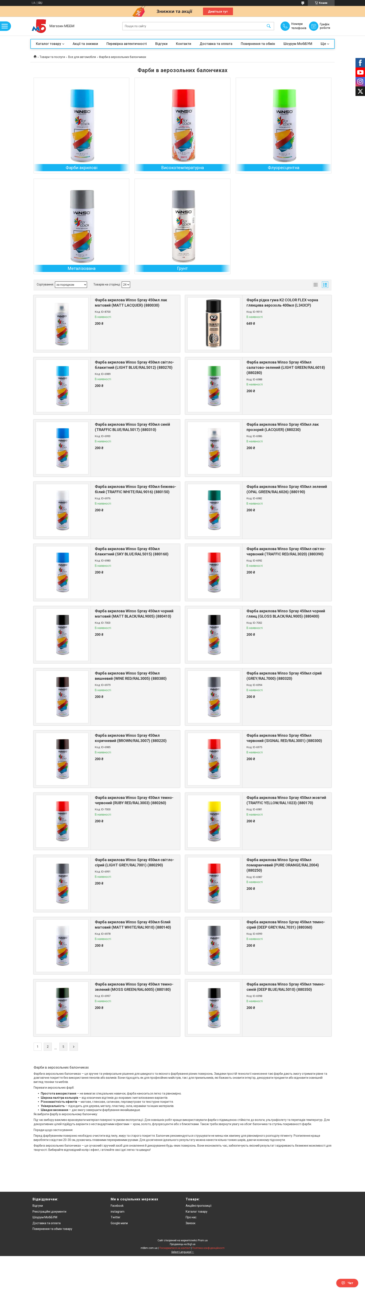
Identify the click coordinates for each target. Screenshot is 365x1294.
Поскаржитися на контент (174, 1248)
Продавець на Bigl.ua (182, 1244)
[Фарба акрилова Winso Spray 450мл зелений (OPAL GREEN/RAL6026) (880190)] (213, 510)
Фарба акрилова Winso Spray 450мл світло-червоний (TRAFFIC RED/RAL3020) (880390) (286, 551)
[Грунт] (182, 226)
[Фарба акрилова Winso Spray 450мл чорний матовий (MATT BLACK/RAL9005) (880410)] (62, 634)
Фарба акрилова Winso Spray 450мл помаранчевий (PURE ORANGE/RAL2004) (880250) (283, 865)
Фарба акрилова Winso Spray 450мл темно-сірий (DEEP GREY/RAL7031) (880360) (286, 924)
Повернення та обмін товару (52, 1229)
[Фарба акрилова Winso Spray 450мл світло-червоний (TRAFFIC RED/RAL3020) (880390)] (213, 572)
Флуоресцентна (283, 167)
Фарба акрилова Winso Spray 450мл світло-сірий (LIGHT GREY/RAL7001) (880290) (134, 862)
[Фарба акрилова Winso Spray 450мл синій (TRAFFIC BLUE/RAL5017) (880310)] (62, 448)
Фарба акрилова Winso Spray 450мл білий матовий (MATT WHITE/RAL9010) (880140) (133, 924)
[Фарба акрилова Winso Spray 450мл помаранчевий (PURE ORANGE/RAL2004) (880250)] (213, 883)
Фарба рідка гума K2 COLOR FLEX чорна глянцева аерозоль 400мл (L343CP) (282, 302)
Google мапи (119, 1223)
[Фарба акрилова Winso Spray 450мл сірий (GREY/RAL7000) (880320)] (213, 697)
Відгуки (161, 44)
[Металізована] (81, 226)
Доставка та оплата (216, 44)
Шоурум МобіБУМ (297, 44)
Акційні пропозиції (198, 1205)
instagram (117, 1211)
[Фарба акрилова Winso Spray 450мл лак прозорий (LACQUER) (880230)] (213, 448)
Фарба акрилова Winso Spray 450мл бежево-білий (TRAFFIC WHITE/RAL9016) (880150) (135, 489)
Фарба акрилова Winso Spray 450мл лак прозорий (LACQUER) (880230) (283, 427)
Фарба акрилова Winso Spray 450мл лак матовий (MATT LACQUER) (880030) (131, 302)
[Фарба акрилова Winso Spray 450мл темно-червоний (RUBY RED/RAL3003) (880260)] (62, 821)
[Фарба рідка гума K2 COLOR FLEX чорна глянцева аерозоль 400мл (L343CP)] (213, 323)
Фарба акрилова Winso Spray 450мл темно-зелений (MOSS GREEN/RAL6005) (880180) (134, 987)
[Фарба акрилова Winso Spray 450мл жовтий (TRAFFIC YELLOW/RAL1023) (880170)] (213, 821)
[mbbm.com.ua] (38, 26)
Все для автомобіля (82, 57)
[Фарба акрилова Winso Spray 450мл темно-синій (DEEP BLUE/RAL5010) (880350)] (213, 1008)
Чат (350, 1283)
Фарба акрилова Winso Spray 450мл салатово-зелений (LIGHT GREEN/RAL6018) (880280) (286, 367)
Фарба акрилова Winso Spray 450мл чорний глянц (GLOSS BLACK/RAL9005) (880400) (286, 613)
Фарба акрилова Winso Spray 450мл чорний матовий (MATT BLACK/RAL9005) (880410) (134, 613)
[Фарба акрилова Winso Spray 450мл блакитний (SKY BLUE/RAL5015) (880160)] (62, 572)
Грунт (182, 268)
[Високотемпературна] (182, 125)
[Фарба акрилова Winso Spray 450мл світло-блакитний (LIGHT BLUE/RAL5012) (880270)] (62, 386)
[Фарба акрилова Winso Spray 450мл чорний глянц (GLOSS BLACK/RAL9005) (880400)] (213, 634)
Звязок (190, 1223)
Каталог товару (48, 44)
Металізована (81, 268)
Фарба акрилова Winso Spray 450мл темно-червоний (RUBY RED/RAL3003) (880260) (134, 800)
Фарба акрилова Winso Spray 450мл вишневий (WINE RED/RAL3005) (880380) (131, 676)
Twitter (115, 1217)
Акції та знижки (85, 44)
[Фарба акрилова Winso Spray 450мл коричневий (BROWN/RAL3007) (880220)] (62, 759)
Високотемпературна (182, 167)
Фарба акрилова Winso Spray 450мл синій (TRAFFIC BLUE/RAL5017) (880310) (132, 427)
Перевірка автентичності (126, 44)
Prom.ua (203, 1240)
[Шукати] (269, 26)
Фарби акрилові (81, 167)
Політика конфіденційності (208, 1248)
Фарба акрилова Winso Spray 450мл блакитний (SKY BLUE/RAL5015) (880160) (132, 551)
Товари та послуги (52, 57)
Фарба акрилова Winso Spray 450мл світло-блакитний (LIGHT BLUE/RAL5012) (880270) (134, 365)
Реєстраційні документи (49, 1211)
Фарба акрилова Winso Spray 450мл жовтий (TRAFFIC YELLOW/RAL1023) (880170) (286, 800)
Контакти (183, 44)
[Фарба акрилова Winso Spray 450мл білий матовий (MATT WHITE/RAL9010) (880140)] (62, 945)
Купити (118, 333)
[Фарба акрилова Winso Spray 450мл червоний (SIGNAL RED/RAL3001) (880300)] (213, 759)
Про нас (191, 1217)
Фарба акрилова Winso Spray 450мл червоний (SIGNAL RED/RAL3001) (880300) (284, 738)
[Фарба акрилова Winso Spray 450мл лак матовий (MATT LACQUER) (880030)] (62, 323)
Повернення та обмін (258, 44)
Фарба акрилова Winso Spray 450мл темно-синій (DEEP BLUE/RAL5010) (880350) (286, 987)
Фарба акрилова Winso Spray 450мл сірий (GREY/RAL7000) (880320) (284, 676)
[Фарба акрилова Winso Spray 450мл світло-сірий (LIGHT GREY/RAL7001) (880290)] (62, 883)
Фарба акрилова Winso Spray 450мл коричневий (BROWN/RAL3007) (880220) (131, 738)
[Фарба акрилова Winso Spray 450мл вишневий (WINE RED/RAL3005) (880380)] (62, 697)
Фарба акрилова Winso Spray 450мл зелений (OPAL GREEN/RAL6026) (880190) (287, 489)
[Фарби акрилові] (81, 125)
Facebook (117, 1205)
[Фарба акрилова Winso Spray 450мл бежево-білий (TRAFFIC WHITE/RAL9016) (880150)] (62, 510)
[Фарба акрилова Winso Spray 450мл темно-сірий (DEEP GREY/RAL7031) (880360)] (213, 945)
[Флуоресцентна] (283, 125)
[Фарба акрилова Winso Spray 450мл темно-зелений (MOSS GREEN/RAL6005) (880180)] (62, 1008)
